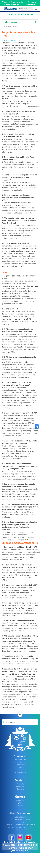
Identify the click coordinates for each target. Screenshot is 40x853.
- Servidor (20, 789)
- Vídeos (20, 803)
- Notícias (20, 800)
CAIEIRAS (7, 4)
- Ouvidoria (20, 767)
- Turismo (20, 770)
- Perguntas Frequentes (20, 762)
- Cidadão (20, 784)
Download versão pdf (11, 40)
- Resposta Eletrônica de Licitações (20, 827)
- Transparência (20, 772)
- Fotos (20, 805)
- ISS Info (20, 822)
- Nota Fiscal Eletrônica (20, 817)
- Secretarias (20, 765)
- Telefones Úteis (20, 830)
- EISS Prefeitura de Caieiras (20, 819)
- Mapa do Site (20, 759)
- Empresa (20, 786)
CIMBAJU (16, 4)
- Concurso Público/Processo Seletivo (20, 824)
